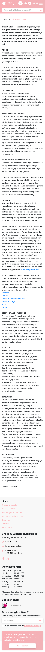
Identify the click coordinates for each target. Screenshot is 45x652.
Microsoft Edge (8, 301)
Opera (4, 307)
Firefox (5, 296)
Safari (4, 304)
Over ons (6, 520)
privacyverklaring (32, 626)
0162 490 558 (11, 542)
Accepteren (22, 646)
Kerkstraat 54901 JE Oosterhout (13, 551)
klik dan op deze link (30, 269)
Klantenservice (8, 509)
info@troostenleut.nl (14, 546)
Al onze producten (10, 505)
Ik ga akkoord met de (23, 626)
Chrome (5, 293)
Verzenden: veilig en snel (12, 516)
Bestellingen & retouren (12, 512)
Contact (5, 524)
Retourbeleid (7, 527)
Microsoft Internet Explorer (13, 298)
